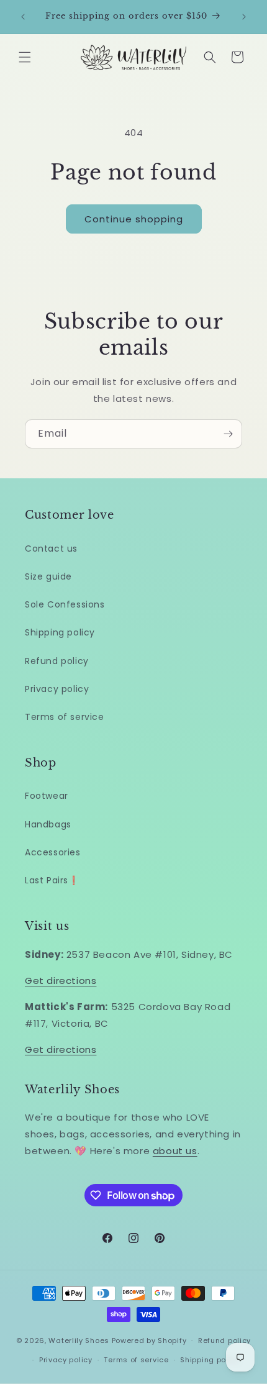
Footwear (46, 796)
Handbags (48, 824)
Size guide (48, 576)
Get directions (60, 980)
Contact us (51, 548)
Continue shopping (133, 218)
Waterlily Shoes (78, 1340)
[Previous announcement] (23, 16)
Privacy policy (57, 689)
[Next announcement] (244, 16)
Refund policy (57, 661)
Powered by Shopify (149, 1340)
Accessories (53, 852)
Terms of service (64, 717)
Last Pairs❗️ (52, 880)
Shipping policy (60, 632)
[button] (24, 57)
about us (175, 1150)
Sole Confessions (65, 604)
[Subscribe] (228, 433)
